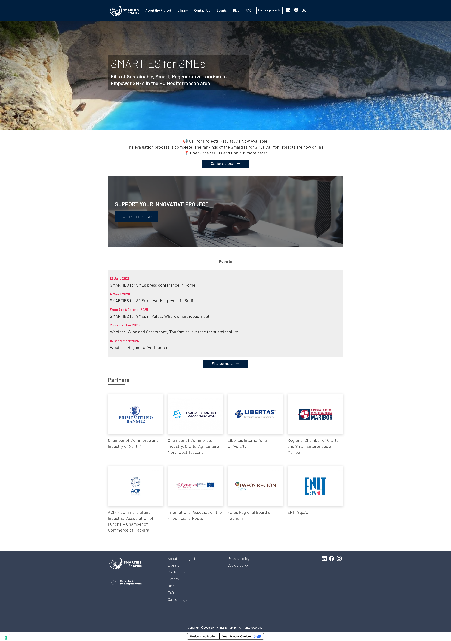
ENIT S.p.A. (298, 512)
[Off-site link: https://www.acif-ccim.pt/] (135, 486)
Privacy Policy (238, 558)
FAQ (248, 10)
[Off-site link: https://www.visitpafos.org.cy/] (255, 486)
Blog (236, 10)
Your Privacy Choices (237, 636)
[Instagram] (305, 9)
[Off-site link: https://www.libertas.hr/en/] (255, 414)
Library (182, 10)
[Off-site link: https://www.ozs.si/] (315, 414)
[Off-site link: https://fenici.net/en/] (195, 486)
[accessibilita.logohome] (124, 11)
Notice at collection (203, 636)
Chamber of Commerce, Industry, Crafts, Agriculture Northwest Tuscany (193, 446)
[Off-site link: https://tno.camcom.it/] (195, 414)
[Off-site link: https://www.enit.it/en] (315, 486)
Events (222, 10)
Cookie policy (238, 565)
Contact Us (202, 10)
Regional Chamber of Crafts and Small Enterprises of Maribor (313, 446)
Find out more (222, 363)
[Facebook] (297, 9)
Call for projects (269, 10)
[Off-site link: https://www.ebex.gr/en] (135, 414)
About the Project (158, 10)
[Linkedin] (289, 9)
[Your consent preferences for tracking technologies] (6, 637)
